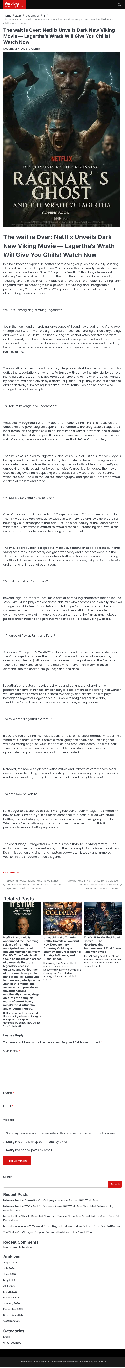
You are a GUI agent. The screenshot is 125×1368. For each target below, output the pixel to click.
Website (9, 1120)
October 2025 (11, 1321)
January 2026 (11, 1303)
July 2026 (9, 1268)
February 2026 (11, 1297)
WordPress (100, 1361)
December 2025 (13, 1309)
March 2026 (10, 1291)
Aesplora (12, 3)
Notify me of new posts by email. (29, 1150)
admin (36, 49)
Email (8, 1106)
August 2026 (10, 1262)
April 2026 (9, 1286)
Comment (11, 1051)
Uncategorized (11, 872)
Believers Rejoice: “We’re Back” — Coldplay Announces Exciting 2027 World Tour (50, 1200)
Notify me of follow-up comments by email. (37, 1142)
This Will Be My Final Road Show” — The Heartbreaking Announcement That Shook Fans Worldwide (102, 944)
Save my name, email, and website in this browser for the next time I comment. (62, 1133)
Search (7, 1177)
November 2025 (13, 1315)
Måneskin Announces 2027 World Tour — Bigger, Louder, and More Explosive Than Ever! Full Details (61, 1226)
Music (6, 1337)
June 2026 (9, 1274)
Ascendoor (72, 1361)
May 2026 (9, 1280)
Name (8, 1093)
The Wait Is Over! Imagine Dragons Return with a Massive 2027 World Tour (48, 1232)
